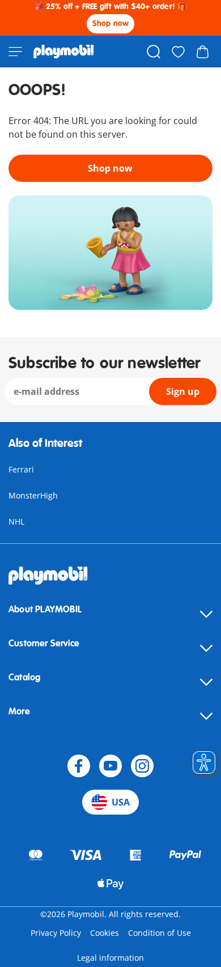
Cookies (104, 932)
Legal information (110, 957)
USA (121, 802)
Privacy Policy (56, 932)
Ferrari (21, 469)
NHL (16, 521)
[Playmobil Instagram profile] (142, 766)
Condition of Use (159, 932)
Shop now (110, 23)
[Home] (63, 51)
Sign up (182, 391)
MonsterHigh (33, 495)
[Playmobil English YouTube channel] (110, 766)
